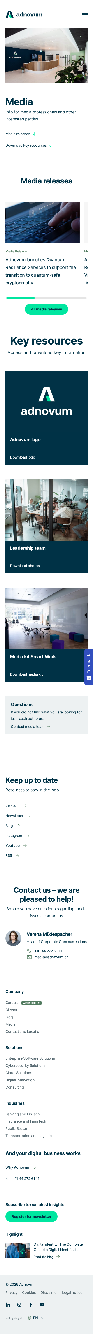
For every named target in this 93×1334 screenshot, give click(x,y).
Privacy (11, 1292)
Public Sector (16, 1128)
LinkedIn (12, 805)
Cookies (29, 1292)
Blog (9, 825)
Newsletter (14, 815)
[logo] (23, 14)
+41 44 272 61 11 (26, 1178)
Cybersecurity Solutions (25, 1065)
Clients (11, 1009)
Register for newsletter (31, 1216)
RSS (9, 855)
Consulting (14, 1087)
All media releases (46, 309)
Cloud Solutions (18, 1072)
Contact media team (27, 726)
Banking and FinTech (22, 1114)
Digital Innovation (20, 1080)
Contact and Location (23, 1031)
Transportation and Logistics (29, 1135)
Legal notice (72, 1292)
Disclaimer (49, 1292)
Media (10, 1024)
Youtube (12, 845)
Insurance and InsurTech (25, 1121)
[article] (46, 180)
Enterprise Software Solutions (30, 1058)
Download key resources (26, 145)
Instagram (14, 835)
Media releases (17, 134)
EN (35, 1317)
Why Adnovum (17, 1167)
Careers (22, 1002)
